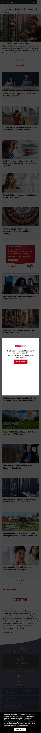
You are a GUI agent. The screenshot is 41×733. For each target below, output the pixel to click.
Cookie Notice (24, 725)
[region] (20, 722)
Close (36, 339)
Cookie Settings (20, 729)
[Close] (38, 715)
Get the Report (20, 362)
